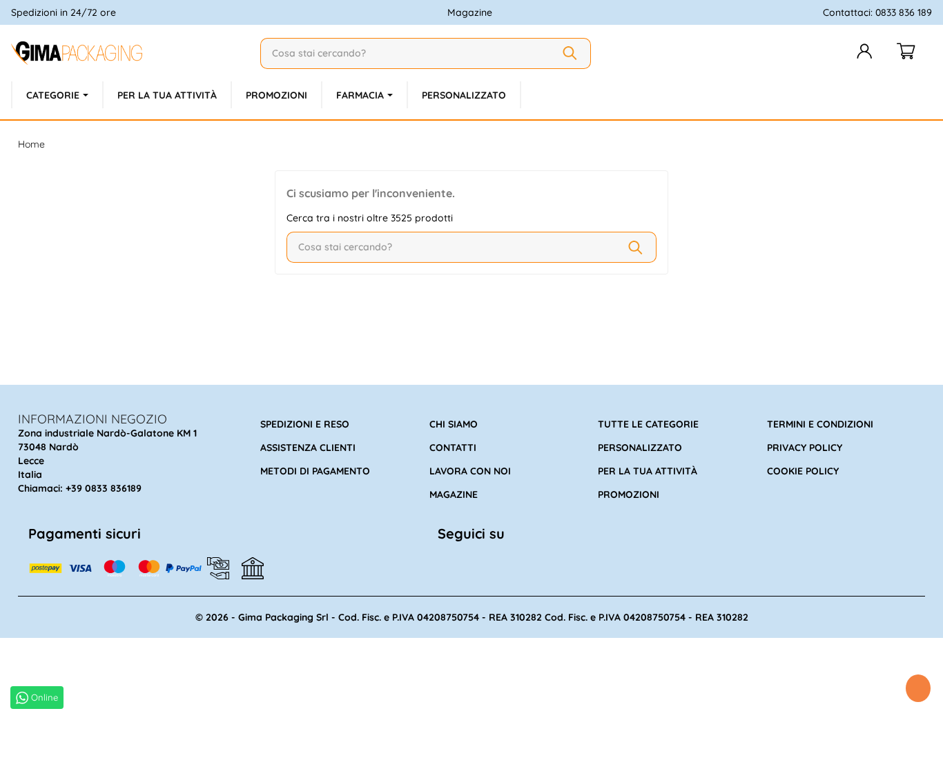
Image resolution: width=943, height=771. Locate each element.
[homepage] (130, 53)
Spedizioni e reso (304, 424)
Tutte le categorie (648, 424)
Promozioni (628, 494)
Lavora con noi (470, 471)
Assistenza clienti (308, 447)
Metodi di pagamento (315, 471)
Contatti (452, 447)
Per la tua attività (647, 471)
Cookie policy (803, 471)
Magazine (469, 12)
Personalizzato (640, 447)
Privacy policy (804, 447)
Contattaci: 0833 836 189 (877, 12)
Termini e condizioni (820, 424)
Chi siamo (453, 424)
